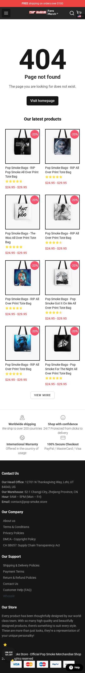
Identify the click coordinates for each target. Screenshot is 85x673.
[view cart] (79, 13)
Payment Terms (13, 571)
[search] (72, 13)
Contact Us (10, 584)
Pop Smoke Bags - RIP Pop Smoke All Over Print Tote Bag (22, 172)
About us (9, 521)
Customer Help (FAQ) (17, 590)
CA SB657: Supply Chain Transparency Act (31, 545)
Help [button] (77, 667)
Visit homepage (42, 101)
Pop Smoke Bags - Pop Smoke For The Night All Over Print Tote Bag (61, 369)
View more (42, 395)
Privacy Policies (13, 533)
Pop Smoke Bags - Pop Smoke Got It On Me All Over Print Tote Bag (60, 303)
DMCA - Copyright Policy (19, 539)
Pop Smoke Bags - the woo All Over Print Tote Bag (20, 238)
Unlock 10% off (9, 653)
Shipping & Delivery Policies (21, 565)
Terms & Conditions (16, 527)
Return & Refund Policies (19, 577)
